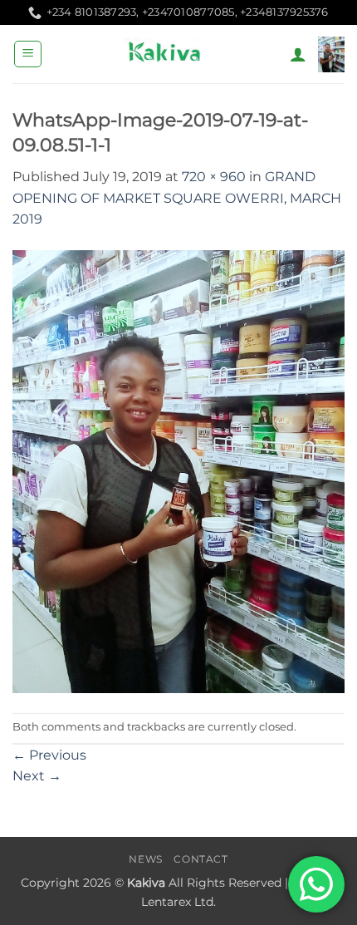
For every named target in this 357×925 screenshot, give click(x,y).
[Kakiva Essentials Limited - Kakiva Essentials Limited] (166, 54)
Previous (49, 755)
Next (36, 776)
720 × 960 (214, 177)
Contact (200, 859)
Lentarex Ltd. (178, 901)
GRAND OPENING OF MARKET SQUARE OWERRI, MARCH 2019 (176, 198)
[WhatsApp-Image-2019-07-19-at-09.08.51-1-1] (178, 471)
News (145, 859)
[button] (28, 54)
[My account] (298, 54)
